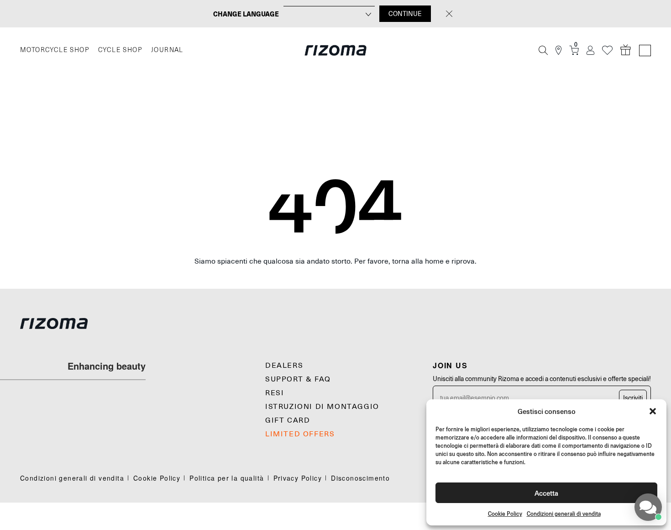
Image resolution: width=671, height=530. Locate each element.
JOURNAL (167, 50)
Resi (274, 393)
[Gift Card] (625, 50)
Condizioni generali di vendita (564, 514)
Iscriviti (633, 398)
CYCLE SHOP (120, 50)
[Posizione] (558, 50)
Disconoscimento (360, 477)
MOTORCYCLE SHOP (54, 50)
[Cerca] (543, 50)
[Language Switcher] (645, 50)
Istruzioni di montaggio (322, 407)
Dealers (284, 365)
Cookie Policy (505, 514)
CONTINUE (405, 13)
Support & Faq (298, 379)
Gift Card (287, 420)
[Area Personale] (590, 50)
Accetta (546, 493)
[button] (652, 411)
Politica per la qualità (226, 477)
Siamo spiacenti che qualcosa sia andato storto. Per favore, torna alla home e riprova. (335, 261)
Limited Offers (300, 434)
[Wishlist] (607, 50)
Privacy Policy (297, 477)
